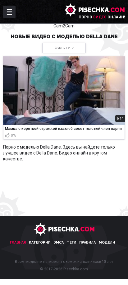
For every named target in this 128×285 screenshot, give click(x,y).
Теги (71, 242)
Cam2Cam (64, 25)
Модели (107, 242)
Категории (39, 242)
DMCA (58, 242)
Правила (87, 242)
